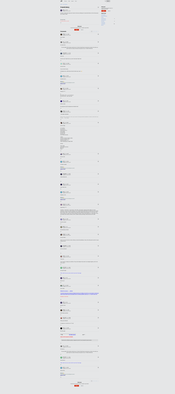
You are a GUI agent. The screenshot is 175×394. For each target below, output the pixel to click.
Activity (102, 17)
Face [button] (63, 41)
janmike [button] (64, 75)
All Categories (103, 14)
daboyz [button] (64, 153)
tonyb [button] (63, 122)
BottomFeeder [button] (65, 267)
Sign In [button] (77, 29)
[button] (98, 7)
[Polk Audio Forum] (61, 1)
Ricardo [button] (64, 327)
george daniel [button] (64, 317)
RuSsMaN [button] (64, 234)
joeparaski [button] (64, 204)
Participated (103, 22)
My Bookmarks (108, 18)
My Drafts (108, 21)
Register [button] (82, 29)
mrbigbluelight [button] (65, 173)
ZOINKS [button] (64, 226)
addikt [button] (63, 277)
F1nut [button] (63, 285)
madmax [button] (64, 63)
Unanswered (108, 23)
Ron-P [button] (63, 88)
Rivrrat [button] (64, 100)
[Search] (105, 1)
